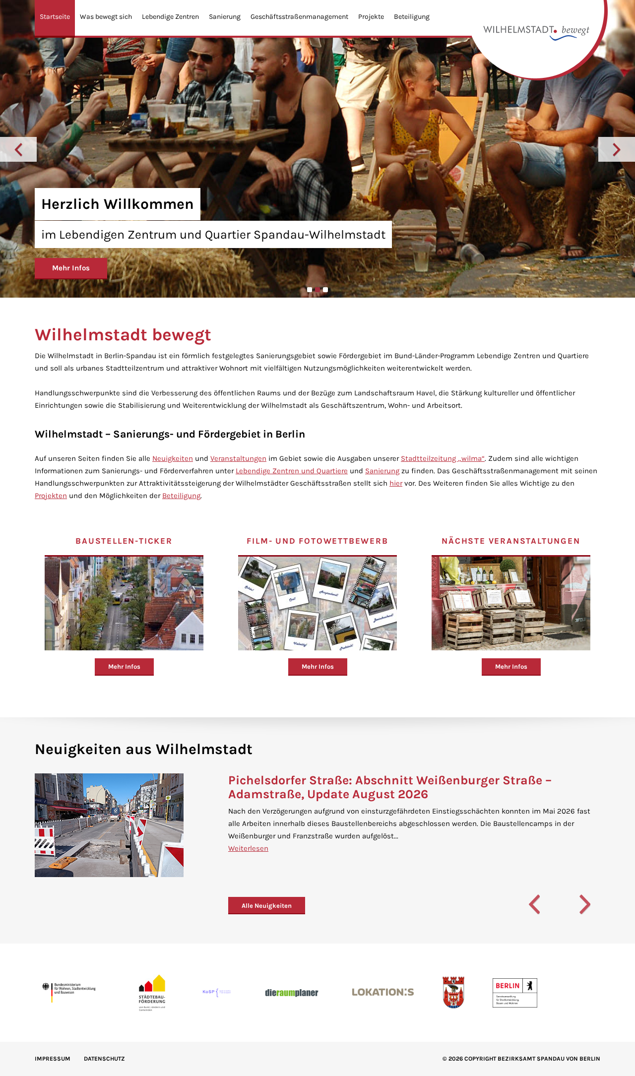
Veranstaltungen (238, 458)
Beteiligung (412, 16)
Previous (18, 149)
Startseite (55, 16)
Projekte (371, 16)
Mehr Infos (71, 267)
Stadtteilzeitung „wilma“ (443, 458)
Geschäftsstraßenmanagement (299, 16)
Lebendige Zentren (170, 16)
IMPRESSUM (52, 1058)
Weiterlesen (248, 848)
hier (395, 483)
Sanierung (225, 16)
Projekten (51, 495)
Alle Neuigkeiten (267, 905)
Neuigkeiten (172, 458)
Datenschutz (104, 1058)
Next (616, 149)
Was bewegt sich (106, 16)
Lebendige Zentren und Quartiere (292, 470)
